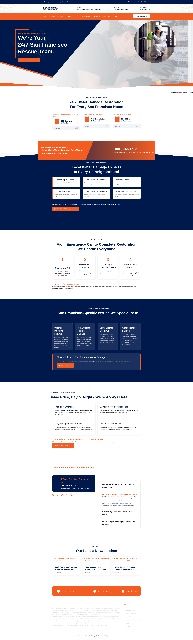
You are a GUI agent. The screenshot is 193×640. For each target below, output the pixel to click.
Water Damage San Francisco (96, 636)
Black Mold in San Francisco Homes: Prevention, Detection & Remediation (66, 568)
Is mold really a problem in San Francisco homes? (117, 513)
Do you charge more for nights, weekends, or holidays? (118, 523)
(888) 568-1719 (126, 149)
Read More (58, 572)
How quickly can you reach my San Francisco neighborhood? (118, 485)
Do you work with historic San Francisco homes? (120, 494)
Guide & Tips (106, 16)
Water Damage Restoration (133, 620)
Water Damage (86, 16)
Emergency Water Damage (57, 16)
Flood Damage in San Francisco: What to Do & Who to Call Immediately (96, 568)
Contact (116, 16)
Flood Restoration (131, 613)
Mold (76, 16)
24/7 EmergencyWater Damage (67, 122)
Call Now (57, 128)
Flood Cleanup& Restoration (126, 120)
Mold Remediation (131, 617)
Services (96, 16)
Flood (69, 16)
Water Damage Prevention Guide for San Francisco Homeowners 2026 (125, 568)
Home (44, 16)
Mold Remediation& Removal (98, 120)
